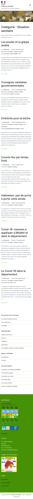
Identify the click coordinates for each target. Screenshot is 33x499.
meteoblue (4, 433)
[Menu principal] (30, 5)
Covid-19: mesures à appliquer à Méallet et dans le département (14, 233)
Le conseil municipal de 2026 (9, 319)
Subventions (4, 344)
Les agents (4, 325)
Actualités (10, 51)
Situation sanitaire (18, 51)
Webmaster (6, 49)
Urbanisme (4, 341)
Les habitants (4, 357)
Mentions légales (5, 482)
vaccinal (17, 94)
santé (11, 282)
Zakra (27, 494)
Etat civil (3, 338)
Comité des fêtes (5, 379)
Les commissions (6, 322)
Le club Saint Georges (7, 373)
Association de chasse (7, 376)
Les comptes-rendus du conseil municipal (12, 348)
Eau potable (4, 479)
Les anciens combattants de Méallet (11, 369)
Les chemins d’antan (6, 383)
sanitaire (12, 94)
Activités (3, 360)
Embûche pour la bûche (15, 118)
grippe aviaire (9, 53)
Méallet (16, 53)
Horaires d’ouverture (6, 334)
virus (19, 53)
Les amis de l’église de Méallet (9, 386)
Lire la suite (4, 73)
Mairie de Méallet (7, 6)
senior (22, 128)
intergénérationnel (10, 128)
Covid (7, 94)
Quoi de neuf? (5, 486)
